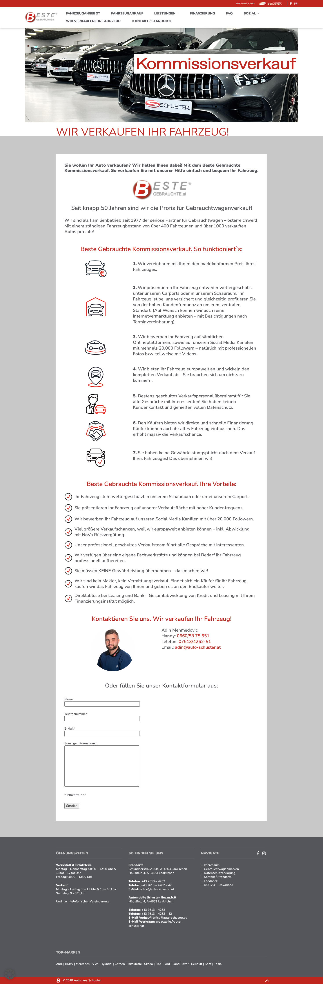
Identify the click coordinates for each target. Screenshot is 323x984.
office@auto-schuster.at (169, 918)
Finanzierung (202, 13)
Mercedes (83, 964)
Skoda (148, 964)
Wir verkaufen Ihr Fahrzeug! (93, 21)
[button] (9, 974)
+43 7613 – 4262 (153, 910)
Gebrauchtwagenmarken (221, 869)
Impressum (212, 865)
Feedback (211, 881)
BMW (69, 964)
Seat (208, 964)
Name (68, 699)
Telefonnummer (75, 714)
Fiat (158, 964)
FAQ (229, 13)
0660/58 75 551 (193, 636)
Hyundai (106, 964)
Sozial (250, 13)
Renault (196, 964)
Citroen (120, 964)
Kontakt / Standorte (152, 21)
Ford (166, 964)
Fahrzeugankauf (127, 13)
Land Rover (180, 964)
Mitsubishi (134, 964)
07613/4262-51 (195, 642)
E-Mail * (70, 729)
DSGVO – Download (218, 885)
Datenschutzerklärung (219, 873)
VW (95, 964)
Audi (59, 964)
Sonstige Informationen (80, 743)
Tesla (218, 964)
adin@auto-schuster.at (198, 647)
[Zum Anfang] (267, 980)
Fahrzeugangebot (83, 13)
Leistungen (165, 13)
